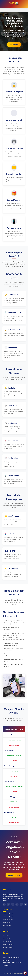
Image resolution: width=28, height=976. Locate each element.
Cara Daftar (6, 935)
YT (17, 904)
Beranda (4, 10)
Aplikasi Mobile (7, 925)
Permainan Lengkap (8, 917)
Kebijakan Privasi (8, 947)
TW (13, 904)
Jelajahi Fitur (14, 44)
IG (8, 904)
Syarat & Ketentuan (8, 944)
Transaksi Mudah (8, 920)
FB (4, 904)
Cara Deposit (6, 938)
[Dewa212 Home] (14, 4)
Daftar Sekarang (14, 875)
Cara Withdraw (7, 941)
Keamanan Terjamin (8, 914)
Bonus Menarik (7, 922)
